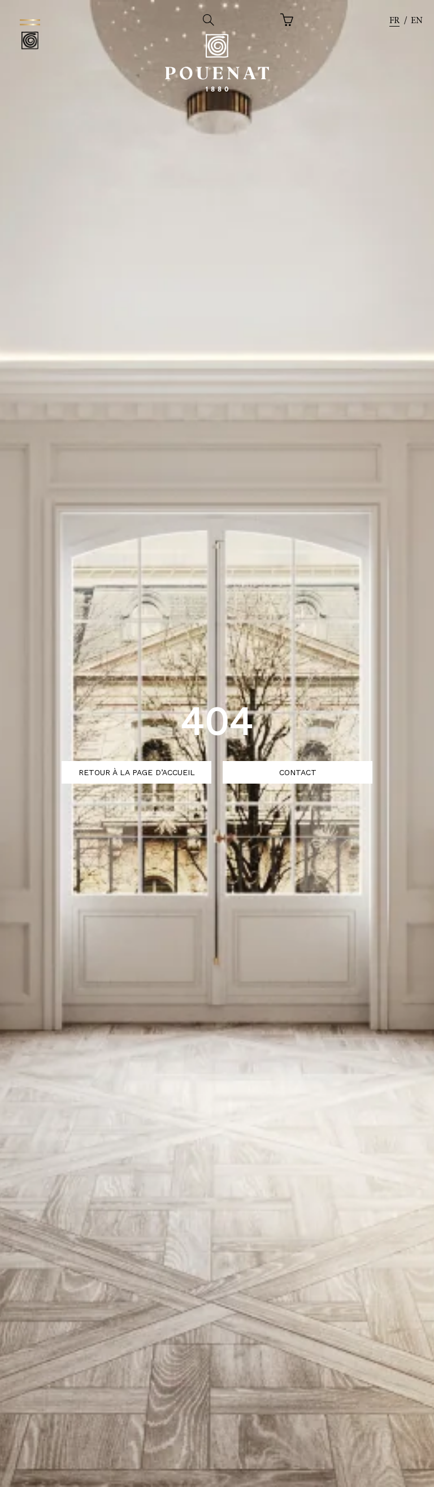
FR (394, 20)
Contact (297, 772)
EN (417, 20)
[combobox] (394, 21)
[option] (416, 21)
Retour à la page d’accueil (137, 772)
